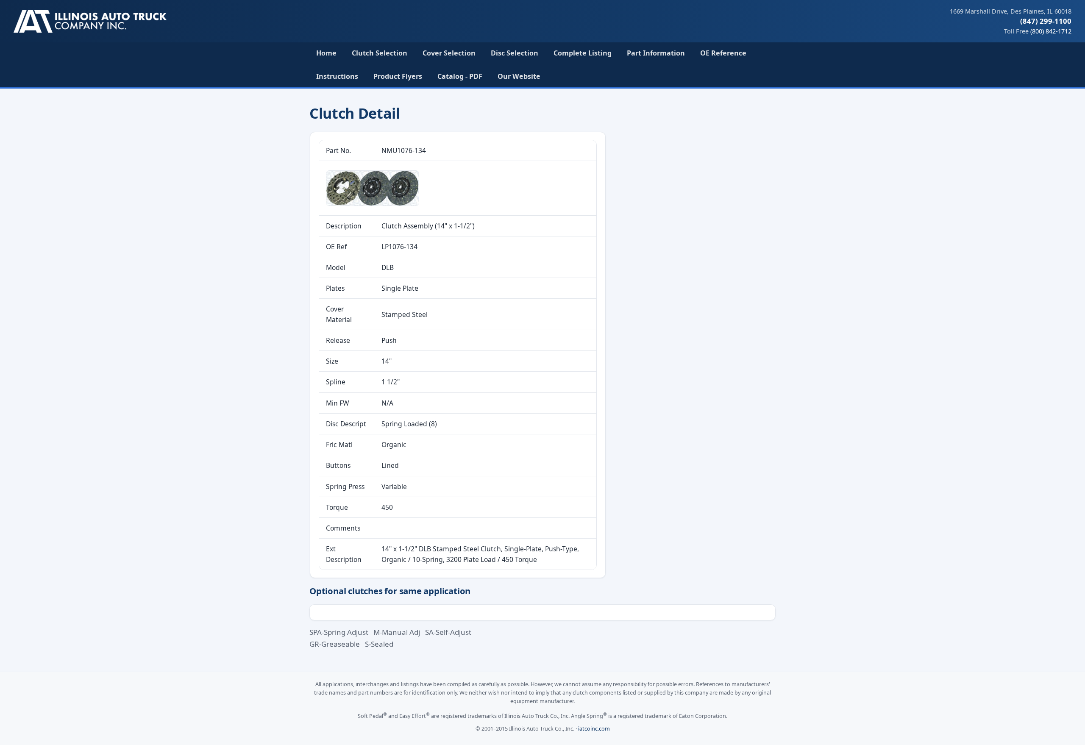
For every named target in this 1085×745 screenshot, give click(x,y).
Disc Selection (514, 53)
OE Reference (723, 53)
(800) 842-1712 (1050, 31)
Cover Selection (449, 53)
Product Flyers (397, 76)
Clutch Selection (379, 53)
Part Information (656, 53)
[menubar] (542, 64)
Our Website (519, 76)
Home (326, 53)
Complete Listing (583, 53)
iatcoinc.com (594, 728)
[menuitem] (326, 53)
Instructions (337, 76)
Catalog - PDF (459, 76)
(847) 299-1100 (1045, 21)
